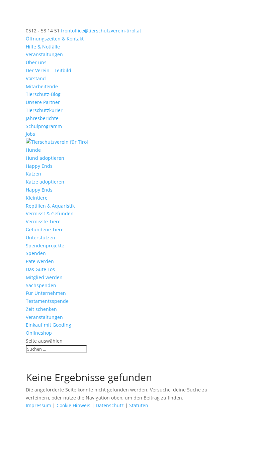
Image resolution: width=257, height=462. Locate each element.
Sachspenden (41, 285)
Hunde (33, 150)
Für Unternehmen (46, 293)
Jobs (30, 134)
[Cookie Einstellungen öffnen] (50, 458)
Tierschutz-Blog (43, 94)
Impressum (38, 405)
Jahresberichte (42, 118)
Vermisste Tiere (43, 221)
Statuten (138, 405)
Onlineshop (39, 333)
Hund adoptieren (45, 158)
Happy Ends (39, 166)
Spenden (36, 253)
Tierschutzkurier (44, 110)
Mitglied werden (44, 277)
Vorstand (36, 78)
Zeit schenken (41, 309)
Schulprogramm (44, 126)
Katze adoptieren (45, 182)
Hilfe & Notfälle (43, 46)
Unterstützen (40, 237)
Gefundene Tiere (45, 229)
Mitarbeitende (42, 86)
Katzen (33, 173)
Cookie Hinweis (73, 405)
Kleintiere (37, 198)
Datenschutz (110, 405)
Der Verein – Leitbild (48, 70)
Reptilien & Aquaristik (50, 206)
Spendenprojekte (45, 245)
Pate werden (40, 261)
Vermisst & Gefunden (50, 213)
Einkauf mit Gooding (48, 325)
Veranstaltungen (44, 54)
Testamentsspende (47, 301)
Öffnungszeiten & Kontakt (55, 38)
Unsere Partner (43, 102)
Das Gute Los (40, 269)
